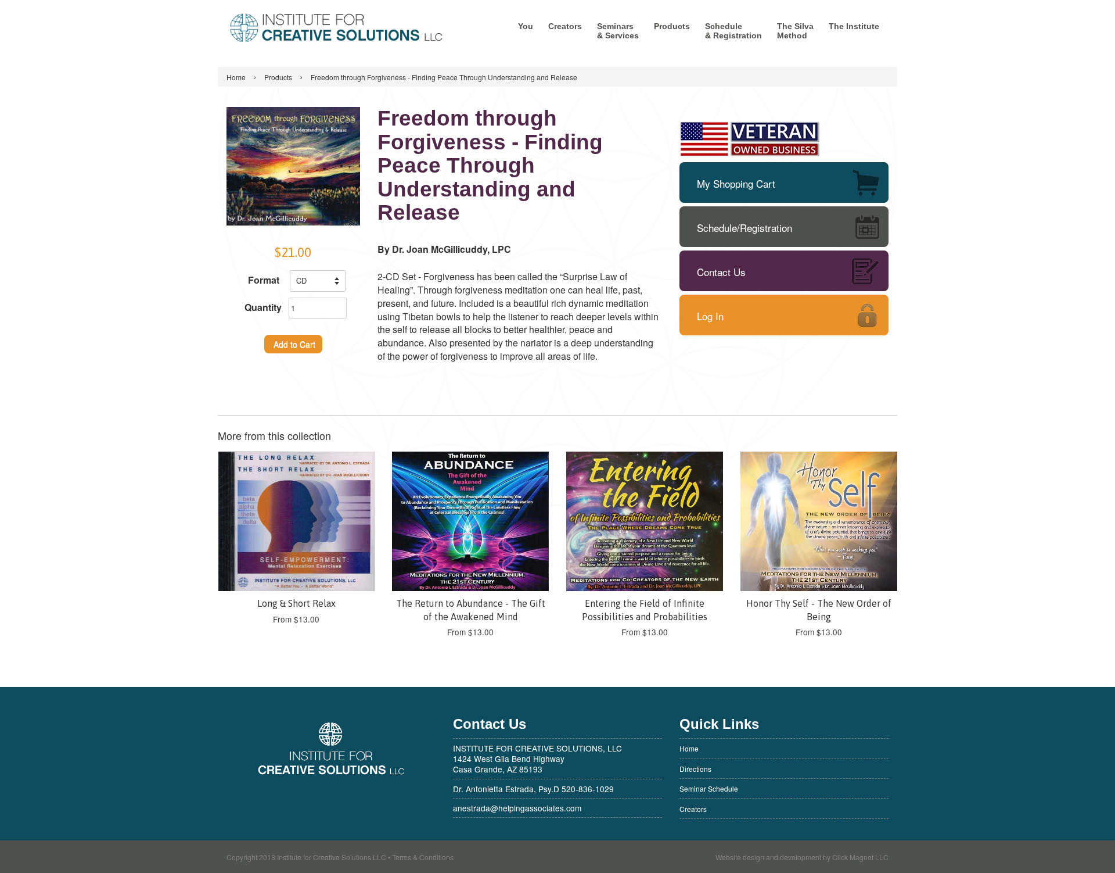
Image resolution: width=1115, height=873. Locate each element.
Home (236, 77)
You (525, 26)
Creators (565, 26)
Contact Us (721, 271)
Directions (695, 769)
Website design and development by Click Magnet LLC (802, 857)
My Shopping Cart (736, 183)
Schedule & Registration (733, 31)
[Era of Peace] (336, 29)
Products (672, 26)
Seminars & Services (618, 31)
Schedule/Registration (744, 227)
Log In (710, 316)
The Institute (854, 26)
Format (263, 280)
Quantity (263, 307)
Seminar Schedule (708, 788)
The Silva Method (795, 31)
